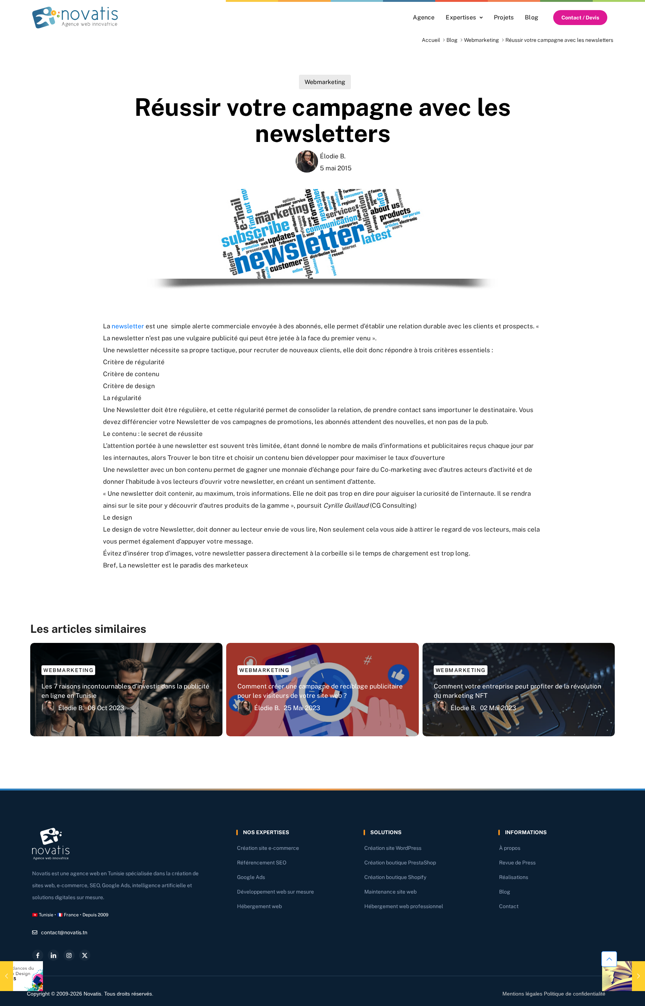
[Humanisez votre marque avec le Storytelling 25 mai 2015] (623, 976)
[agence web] (75, 17)
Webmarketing (481, 40)
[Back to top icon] (609, 961)
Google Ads (251, 877)
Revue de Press (517, 863)
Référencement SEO (261, 863)
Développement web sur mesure (275, 892)
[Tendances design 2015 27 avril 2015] (21, 976)
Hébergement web (259, 906)
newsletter (128, 326)
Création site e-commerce (268, 848)
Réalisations (513, 877)
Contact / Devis (580, 18)
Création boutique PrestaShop (400, 863)
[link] (75, 17)
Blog (452, 40)
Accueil (431, 40)
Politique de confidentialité (574, 994)
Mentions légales (522, 994)
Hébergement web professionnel (403, 906)
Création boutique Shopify (395, 877)
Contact (508, 906)
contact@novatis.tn (64, 932)
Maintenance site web (390, 892)
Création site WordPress (392, 848)
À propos (509, 848)
